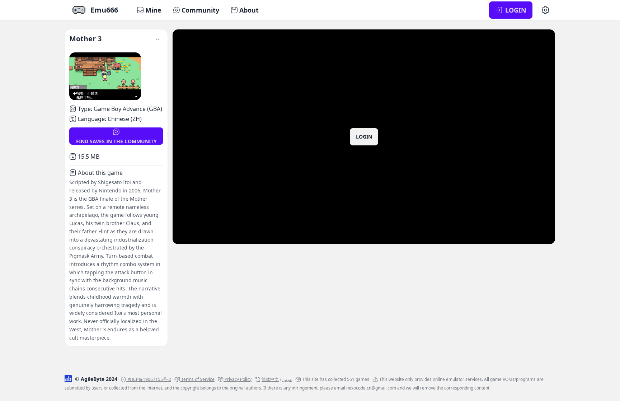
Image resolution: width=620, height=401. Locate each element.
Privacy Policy (238, 379)
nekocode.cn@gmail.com (371, 388)
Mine (153, 10)
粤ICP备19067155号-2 (149, 379)
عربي (287, 379)
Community (200, 10)
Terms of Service (198, 379)
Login (364, 136)
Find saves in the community (116, 141)
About (249, 10)
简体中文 (270, 379)
